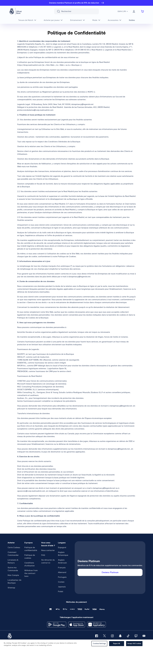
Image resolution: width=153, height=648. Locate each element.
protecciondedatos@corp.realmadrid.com (35, 110)
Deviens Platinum (110, 572)
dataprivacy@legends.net (82, 104)
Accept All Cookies (134, 643)
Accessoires (113, 20)
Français (62, 567)
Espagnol (62, 547)
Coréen (61, 582)
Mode (94, 20)
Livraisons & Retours (13, 561)
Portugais (62, 577)
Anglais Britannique (63, 553)
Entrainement (76, 20)
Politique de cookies (29, 556)
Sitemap (11, 588)
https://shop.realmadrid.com (29, 65)
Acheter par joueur (52, 20)
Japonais (62, 587)
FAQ (43, 555)
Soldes (132, 20)
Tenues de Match (25, 20)
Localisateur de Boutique (14, 581)
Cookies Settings (99, 643)
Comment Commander (13, 553)
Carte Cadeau (14, 547)
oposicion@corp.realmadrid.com (31, 491)
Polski (60, 591)
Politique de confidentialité (30, 548)
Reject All (116, 643)
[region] (76, 644)
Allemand (62, 572)
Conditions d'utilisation (29, 564)
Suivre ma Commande (13, 569)
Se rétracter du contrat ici (48, 561)
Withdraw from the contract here (31, 573)
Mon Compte (13, 575)
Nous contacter (48, 550)
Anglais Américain (62, 561)
